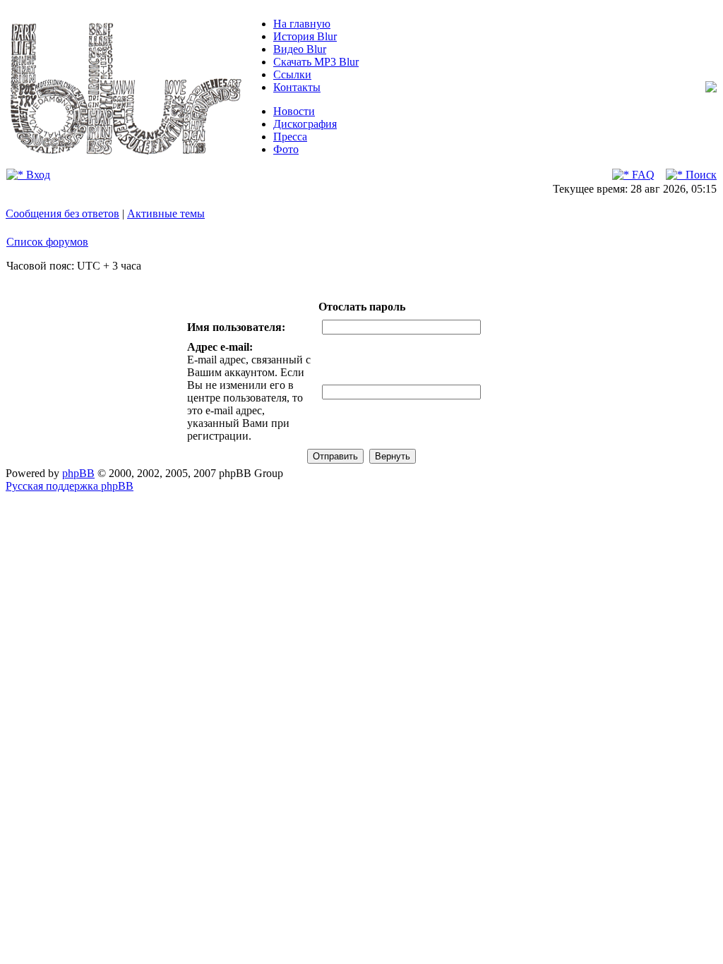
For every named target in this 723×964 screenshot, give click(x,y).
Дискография (305, 124)
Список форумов (47, 242)
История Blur (305, 36)
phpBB (78, 473)
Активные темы (166, 213)
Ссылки (292, 74)
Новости (294, 111)
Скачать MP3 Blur (316, 62)
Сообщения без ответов (62, 213)
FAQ (642, 175)
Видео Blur (299, 49)
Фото (286, 149)
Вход (36, 175)
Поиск (700, 175)
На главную (301, 24)
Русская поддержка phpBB (69, 486)
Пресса (290, 137)
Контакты (297, 87)
